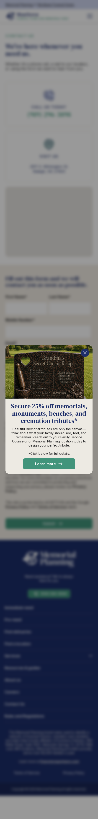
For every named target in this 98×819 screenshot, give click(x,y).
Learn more (45, 464)
